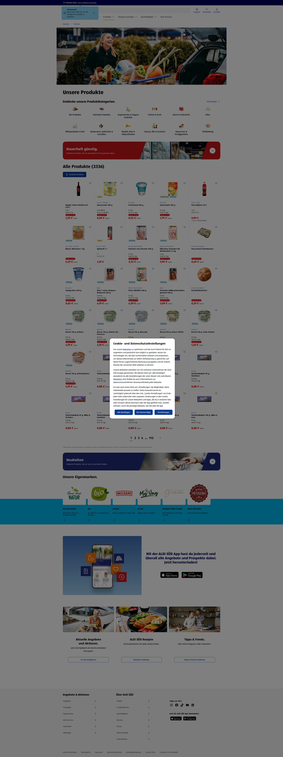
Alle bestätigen (123, 412)
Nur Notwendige (144, 412)
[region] (142, 378)
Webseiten (127, 349)
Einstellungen (163, 412)
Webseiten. (117, 379)
